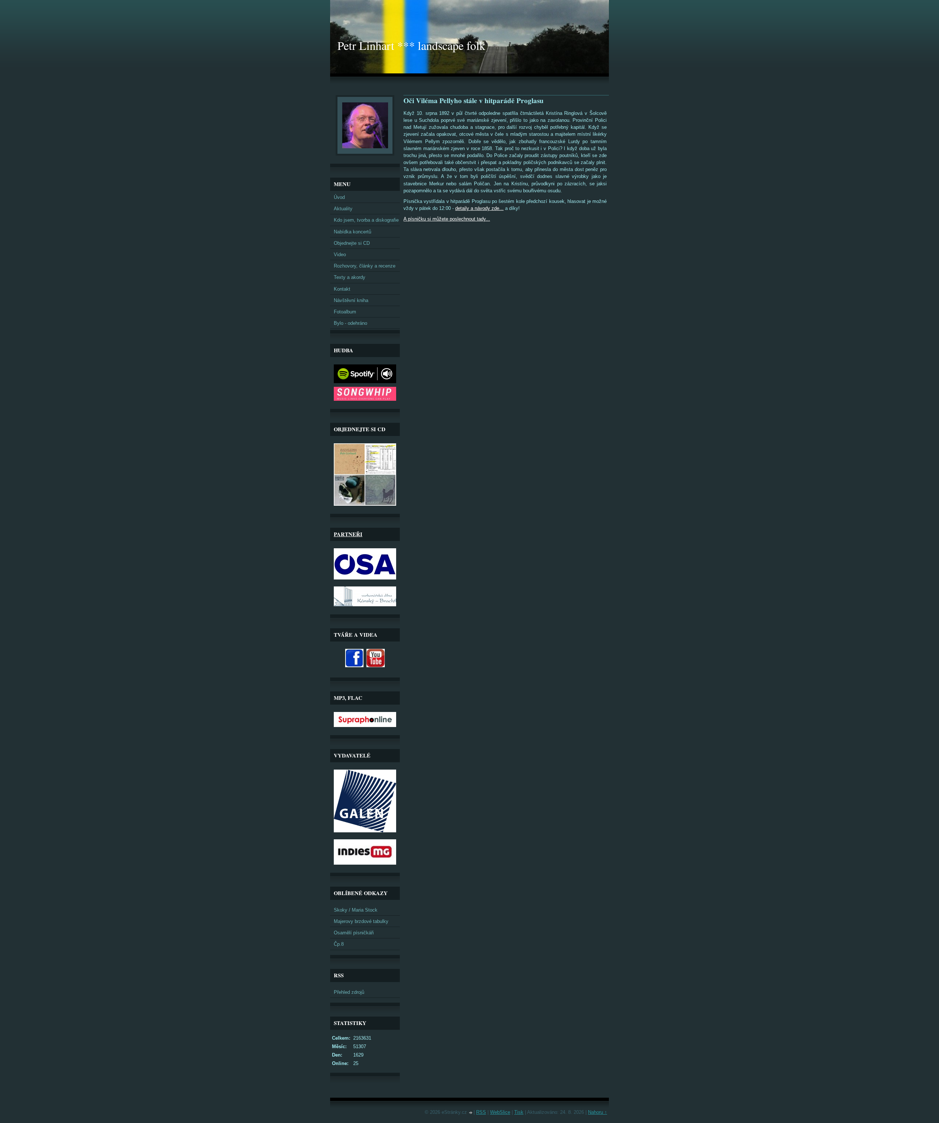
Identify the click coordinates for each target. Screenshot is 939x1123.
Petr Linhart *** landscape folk (411, 45)
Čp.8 (339, 944)
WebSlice (500, 1112)
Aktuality (343, 208)
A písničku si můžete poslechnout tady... (446, 219)
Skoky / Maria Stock (355, 910)
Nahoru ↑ (597, 1112)
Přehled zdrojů (349, 992)
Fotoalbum (345, 312)
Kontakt (342, 289)
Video (340, 254)
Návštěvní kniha (351, 300)
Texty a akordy (349, 277)
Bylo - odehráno (350, 323)
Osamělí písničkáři (354, 932)
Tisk (518, 1112)
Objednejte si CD (352, 243)
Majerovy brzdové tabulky (361, 921)
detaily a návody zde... (479, 208)
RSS (481, 1112)
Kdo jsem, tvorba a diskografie (366, 220)
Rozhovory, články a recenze (364, 266)
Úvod (339, 197)
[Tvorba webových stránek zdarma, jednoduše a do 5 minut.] (471, 1113)
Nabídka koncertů (352, 232)
